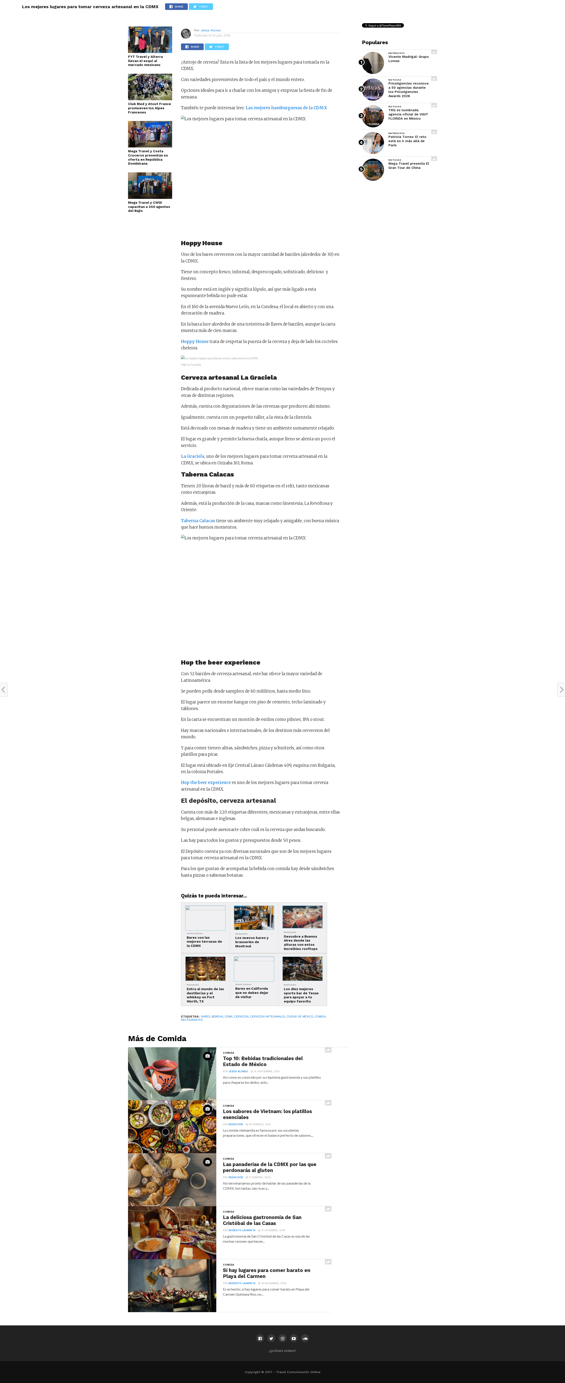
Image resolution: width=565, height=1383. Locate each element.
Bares (205, 1016)
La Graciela (192, 456)
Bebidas (217, 1016)
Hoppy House (195, 341)
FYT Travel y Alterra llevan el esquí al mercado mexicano (145, 61)
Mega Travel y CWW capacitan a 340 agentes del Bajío (149, 207)
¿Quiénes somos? (282, 1351)
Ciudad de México (300, 1016)
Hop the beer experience (206, 782)
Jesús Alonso (211, 30)
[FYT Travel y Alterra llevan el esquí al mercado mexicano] (150, 51)
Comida (320, 1016)
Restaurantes (192, 1019)
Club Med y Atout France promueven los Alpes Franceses (149, 108)
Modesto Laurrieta (242, 1230)
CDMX (229, 1016)
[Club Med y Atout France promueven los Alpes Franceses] (150, 99)
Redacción (236, 1124)
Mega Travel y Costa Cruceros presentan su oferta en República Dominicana (148, 157)
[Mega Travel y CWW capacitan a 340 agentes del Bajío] (150, 197)
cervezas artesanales (267, 1016)
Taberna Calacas (198, 520)
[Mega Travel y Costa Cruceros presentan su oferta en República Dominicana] (150, 146)
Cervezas (241, 1016)
